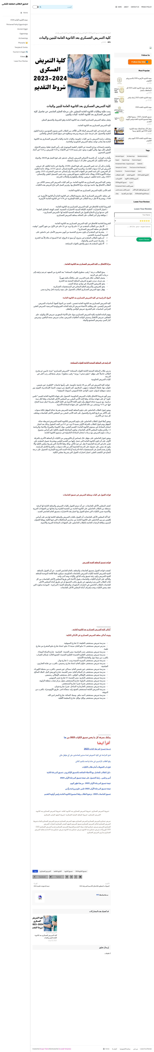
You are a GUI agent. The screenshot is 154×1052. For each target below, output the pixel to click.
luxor (139, 171)
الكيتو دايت (119, 178)
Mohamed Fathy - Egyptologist (125, 163)
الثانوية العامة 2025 (143, 175)
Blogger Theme (44, 1049)
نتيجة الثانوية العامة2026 (142, 193)
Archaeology (23, 38)
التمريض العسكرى (45, 871)
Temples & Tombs (21, 47)
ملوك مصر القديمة (127, 193)
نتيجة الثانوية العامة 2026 (19, 20)
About (126, 7)
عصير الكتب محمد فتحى (123, 190)
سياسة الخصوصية (125, 1049)
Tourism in (119, 171)
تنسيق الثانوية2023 (93, 33)
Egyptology (24, 34)
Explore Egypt (136, 160)
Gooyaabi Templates (64, 1049)
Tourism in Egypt (130, 171)
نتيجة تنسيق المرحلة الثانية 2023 (97, 749)
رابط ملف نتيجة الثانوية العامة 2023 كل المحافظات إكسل (139, 89)
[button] (35, 6)
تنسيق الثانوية (68, 871)
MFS (109, 42)
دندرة (131, 182)
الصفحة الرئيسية (106, 33)
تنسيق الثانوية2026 (121, 182)
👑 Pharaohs (23, 43)
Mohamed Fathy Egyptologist (17, 24)
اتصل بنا (114, 1049)
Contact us (135, 7)
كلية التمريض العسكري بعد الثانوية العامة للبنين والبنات (46, 936)
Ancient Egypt (22, 29)
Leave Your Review (21, 61)
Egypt (117, 160)
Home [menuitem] (25, 13)
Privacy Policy (146, 7)
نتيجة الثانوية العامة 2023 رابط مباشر (140, 97)
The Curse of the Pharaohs (137, 167)
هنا (65, 737)
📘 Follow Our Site (140, 62)
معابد (117, 193)
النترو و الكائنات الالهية (131, 178)
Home (120, 7)
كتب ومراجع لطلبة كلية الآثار (141, 190)
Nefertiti (139, 163)
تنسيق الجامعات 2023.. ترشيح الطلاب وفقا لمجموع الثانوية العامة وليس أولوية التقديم (77, 794)
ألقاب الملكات (120, 175)
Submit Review (144, 239)
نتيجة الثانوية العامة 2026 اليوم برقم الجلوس (140, 139)
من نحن (135, 1049)
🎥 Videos (24, 56)
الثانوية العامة (57, 871)
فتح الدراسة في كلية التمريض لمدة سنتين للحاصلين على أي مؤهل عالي (85, 755)
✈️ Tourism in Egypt (20, 52)
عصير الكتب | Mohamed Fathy (124, 186)
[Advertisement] (108, 23)
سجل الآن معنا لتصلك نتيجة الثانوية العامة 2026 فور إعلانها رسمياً (140, 130)
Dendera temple (142, 156)
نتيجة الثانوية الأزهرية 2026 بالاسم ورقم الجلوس (139, 79)
